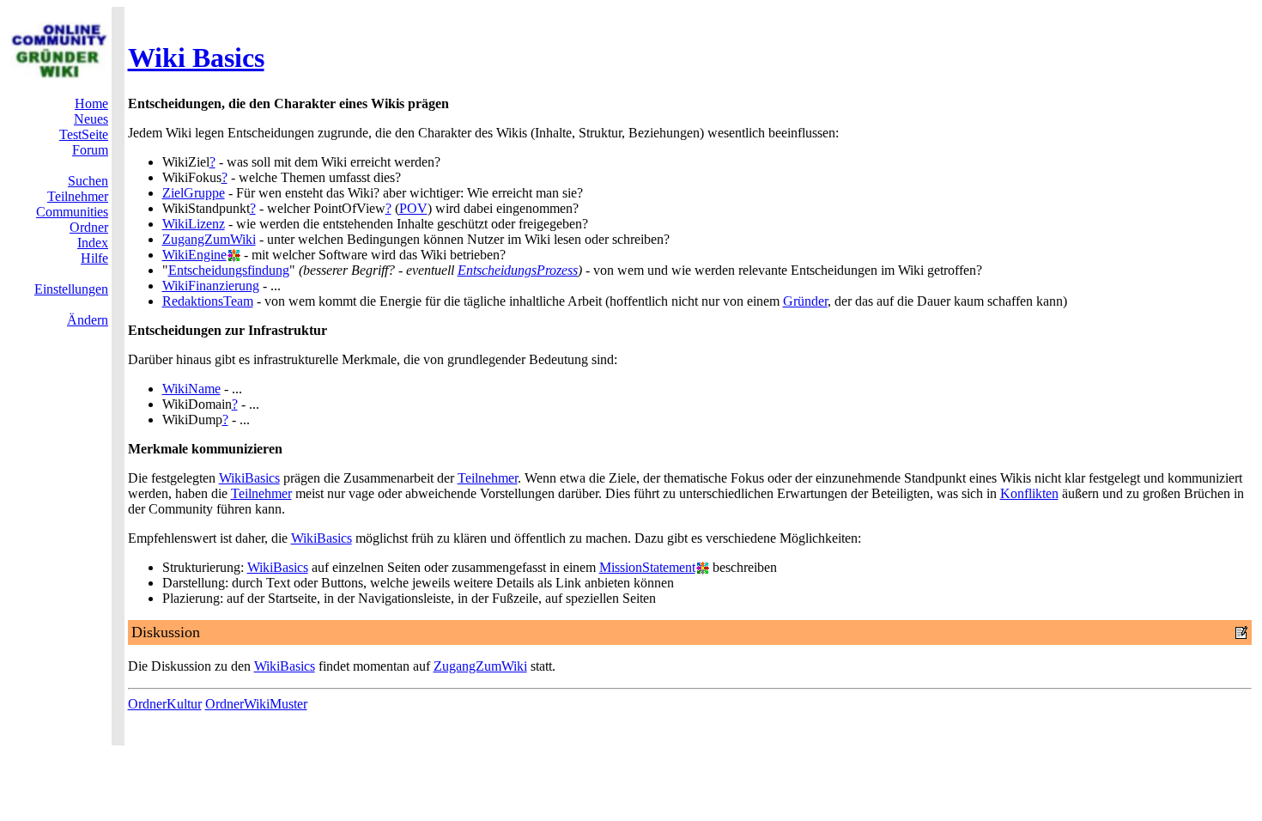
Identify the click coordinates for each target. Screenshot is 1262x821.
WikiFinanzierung (210, 285)
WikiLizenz (193, 223)
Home (91, 103)
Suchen (88, 180)
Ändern (87, 320)
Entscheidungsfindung (228, 270)
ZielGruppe (193, 192)
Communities (72, 211)
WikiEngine (194, 254)
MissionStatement (647, 567)
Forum (90, 150)
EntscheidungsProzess (518, 270)
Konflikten (1029, 493)
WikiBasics (249, 478)
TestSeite (83, 134)
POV (413, 208)
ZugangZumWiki (209, 239)
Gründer (805, 301)
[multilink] (233, 254)
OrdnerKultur (165, 703)
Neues (91, 119)
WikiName (191, 388)
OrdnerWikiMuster (256, 703)
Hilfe (94, 258)
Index (92, 242)
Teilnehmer (77, 196)
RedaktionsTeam (207, 301)
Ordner (89, 227)
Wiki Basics (196, 57)
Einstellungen (71, 289)
